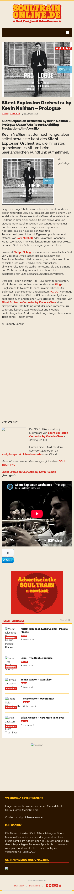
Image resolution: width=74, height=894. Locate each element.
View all (63, 620)
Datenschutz (34, 886)
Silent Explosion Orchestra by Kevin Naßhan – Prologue (36, 105)
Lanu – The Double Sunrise (37, 658)
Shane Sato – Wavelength (38, 698)
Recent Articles (13, 621)
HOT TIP (24, 662)
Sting (57, 284)
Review (5, 113)
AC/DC (54, 291)
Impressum (19, 886)
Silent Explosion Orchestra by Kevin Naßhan (35, 121)
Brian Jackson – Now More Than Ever (42, 717)
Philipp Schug (22, 252)
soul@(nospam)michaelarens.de (21, 454)
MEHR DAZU (27, 851)
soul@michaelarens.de (29, 817)
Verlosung (15, 113)
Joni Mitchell (25, 238)
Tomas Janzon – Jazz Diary (36, 679)
